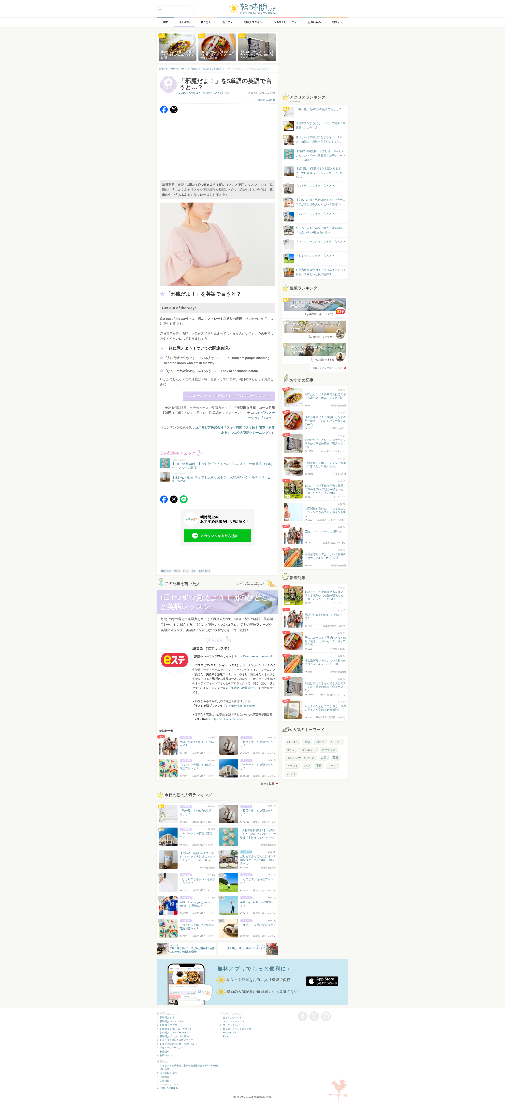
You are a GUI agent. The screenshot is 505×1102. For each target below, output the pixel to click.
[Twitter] (174, 112)
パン (307, 765)
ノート (332, 765)
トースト (292, 765)
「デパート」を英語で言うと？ (315, 213)
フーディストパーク (233, 1025)
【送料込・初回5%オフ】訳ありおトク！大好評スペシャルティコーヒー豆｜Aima (320, 173)
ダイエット (308, 749)
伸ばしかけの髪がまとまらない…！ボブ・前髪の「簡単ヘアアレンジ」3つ (319, 139)
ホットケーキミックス (301, 757)
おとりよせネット (232, 1017)
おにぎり (336, 741)
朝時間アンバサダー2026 (173, 1032)
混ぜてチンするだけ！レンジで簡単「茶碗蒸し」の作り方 (316, 126)
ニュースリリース (169, 1084)
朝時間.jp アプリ (168, 1025)
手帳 (319, 765)
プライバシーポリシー (171, 1047)
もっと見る (267, 783)
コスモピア (166, 571)
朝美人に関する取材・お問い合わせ (179, 1044)
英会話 (186, 571)
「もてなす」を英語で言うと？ (315, 255)
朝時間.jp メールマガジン (173, 1021)
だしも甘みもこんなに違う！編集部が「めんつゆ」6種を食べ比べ (319, 230)
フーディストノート (233, 1021)
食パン (291, 749)
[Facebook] (164, 112)
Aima (225, 1036)
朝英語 (177, 571)
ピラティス (329, 749)
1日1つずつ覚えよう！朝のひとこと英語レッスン (205, 92)
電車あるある (204, 571)
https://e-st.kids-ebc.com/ (227, 719)
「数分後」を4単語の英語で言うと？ (318, 109)
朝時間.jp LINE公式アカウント (176, 1029)
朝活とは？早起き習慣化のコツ (176, 1040)
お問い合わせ (167, 1055)
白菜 (323, 757)
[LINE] (184, 502)
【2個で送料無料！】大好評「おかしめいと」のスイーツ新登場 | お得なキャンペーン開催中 (320, 156)
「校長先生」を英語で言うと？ (315, 185)
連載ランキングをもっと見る (327, 368)
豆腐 (335, 757)
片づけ (291, 773)
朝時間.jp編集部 (266, 100)
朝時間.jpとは (167, 1017)
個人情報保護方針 (169, 1073)
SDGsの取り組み (169, 1088)
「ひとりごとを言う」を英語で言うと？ (320, 241)
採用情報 (164, 1076)
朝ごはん (292, 741)
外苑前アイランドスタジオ (237, 1029)
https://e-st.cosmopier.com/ (253, 656)
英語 (193, 571)
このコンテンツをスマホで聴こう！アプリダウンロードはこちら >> (229, 395)
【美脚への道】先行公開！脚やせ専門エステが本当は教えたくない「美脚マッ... (316, 202)
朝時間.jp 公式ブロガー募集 (174, 1036)
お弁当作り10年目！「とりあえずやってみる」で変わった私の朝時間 (321, 272)
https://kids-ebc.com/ (242, 705)
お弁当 (320, 741)
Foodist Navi (229, 1032)
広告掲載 (164, 1080)
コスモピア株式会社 (209, 427)
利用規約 (164, 1051)
